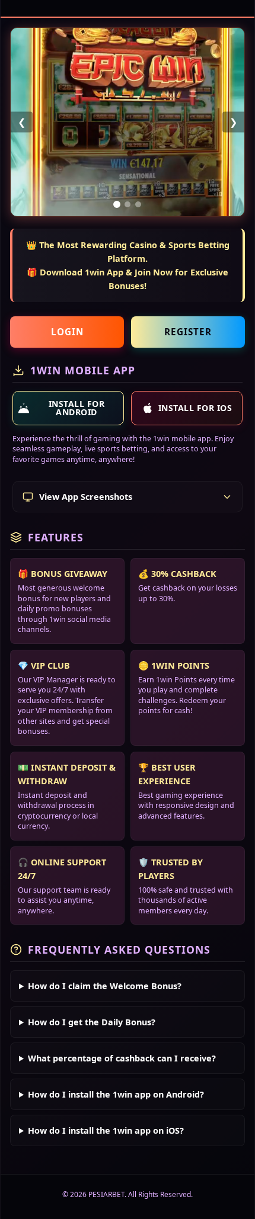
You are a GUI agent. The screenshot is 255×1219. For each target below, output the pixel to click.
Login (67, 332)
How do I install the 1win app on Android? (116, 1094)
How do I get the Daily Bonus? (91, 1022)
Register (188, 332)
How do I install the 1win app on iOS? (106, 1130)
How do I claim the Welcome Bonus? (104, 986)
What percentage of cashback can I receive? (122, 1058)
